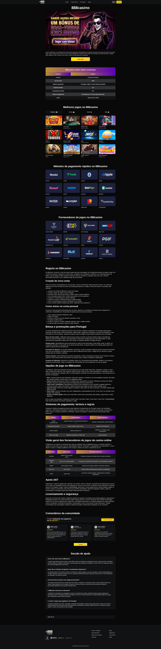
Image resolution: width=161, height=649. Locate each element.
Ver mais (80, 544)
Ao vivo (71, 112)
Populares (53, 112)
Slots (106, 112)
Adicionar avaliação (107, 519)
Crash (88, 112)
